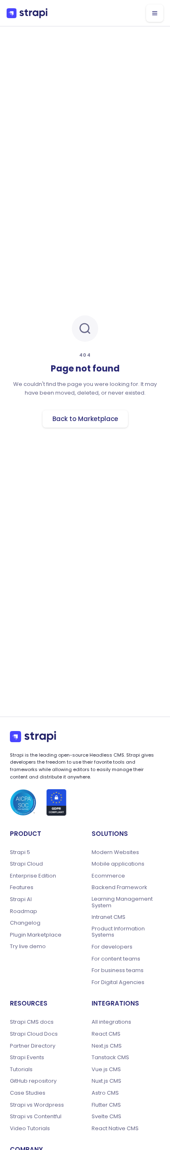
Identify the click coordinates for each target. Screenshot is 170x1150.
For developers (112, 947)
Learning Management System (122, 902)
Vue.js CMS (106, 1069)
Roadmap (23, 911)
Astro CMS (105, 1093)
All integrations (111, 1022)
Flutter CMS (106, 1105)
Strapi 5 (20, 852)
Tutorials (21, 1069)
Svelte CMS (106, 1116)
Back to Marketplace (85, 418)
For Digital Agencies (118, 982)
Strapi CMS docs (32, 1022)
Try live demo (28, 946)
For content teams (116, 959)
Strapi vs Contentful (35, 1116)
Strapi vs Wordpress (37, 1105)
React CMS (106, 1034)
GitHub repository (33, 1081)
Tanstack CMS (110, 1057)
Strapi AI (21, 899)
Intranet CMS (108, 917)
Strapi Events (27, 1057)
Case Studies (27, 1093)
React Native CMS (115, 1128)
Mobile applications (118, 864)
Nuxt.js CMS (106, 1081)
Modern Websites (115, 852)
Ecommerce (108, 876)
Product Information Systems (118, 931)
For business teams (118, 970)
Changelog (25, 923)
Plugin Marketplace (35, 935)
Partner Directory (32, 1046)
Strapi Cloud (26, 864)
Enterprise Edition (33, 876)
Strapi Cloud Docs (34, 1034)
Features (21, 887)
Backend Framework (119, 887)
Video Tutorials (30, 1128)
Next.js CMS (107, 1046)
